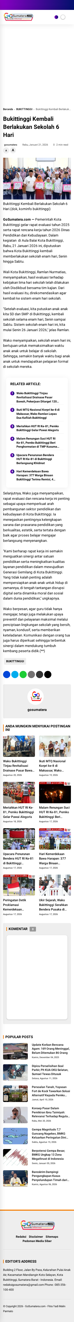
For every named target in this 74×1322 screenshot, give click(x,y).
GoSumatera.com (35, 1306)
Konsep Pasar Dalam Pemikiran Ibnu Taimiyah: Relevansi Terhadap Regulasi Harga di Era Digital (51, 1113)
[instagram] (17, 4)
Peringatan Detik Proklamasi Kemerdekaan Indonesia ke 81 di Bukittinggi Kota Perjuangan (15, 905)
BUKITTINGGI (24, 109)
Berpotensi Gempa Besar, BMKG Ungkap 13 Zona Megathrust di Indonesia (48, 1154)
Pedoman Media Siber (37, 1241)
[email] (39, 674)
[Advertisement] (37, 68)
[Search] (69, 5)
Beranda (8, 109)
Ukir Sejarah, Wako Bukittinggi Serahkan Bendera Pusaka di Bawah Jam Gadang (53, 905)
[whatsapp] (23, 674)
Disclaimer (36, 1236)
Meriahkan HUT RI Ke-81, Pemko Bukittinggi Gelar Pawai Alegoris (37, 428)
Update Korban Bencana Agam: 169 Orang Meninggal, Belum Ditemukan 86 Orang (51, 1048)
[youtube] (24, 4)
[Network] (56, 17)
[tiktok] (30, 4)
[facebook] (5, 4)
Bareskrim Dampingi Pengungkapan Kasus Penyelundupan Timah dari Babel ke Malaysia (49, 1176)
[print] (31, 674)
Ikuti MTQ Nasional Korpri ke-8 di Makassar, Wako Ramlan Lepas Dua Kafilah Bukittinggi (38, 413)
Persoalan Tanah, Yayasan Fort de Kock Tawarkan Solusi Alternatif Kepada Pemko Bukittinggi (51, 1091)
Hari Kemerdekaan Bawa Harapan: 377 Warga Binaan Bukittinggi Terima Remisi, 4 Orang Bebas (34, 476)
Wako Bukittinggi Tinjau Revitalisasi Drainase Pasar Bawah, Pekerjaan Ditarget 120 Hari (36, 397)
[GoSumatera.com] (18, 20)
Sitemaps (52, 1236)
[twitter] (11, 4)
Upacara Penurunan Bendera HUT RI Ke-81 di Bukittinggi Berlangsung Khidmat (35, 459)
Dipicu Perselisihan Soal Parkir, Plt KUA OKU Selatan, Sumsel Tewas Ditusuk (50, 1070)
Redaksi (21, 1236)
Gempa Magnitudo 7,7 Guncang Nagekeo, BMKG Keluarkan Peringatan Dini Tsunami (49, 1134)
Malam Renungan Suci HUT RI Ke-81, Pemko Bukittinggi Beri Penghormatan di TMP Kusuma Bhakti (36, 443)
